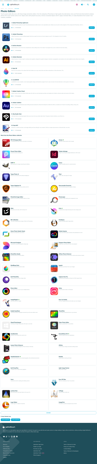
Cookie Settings (67, 448)
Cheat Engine (66, 0)
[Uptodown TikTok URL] (6, 437)
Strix (44, 0)
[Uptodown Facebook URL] (17, 437)
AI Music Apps (55, 0)
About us (5, 444)
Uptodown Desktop (8, 0)
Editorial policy (6, 448)
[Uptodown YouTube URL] (4, 437)
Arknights (15, 0)
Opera (78, 0)
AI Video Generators (16, 419)
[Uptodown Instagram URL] (12, 437)
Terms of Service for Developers (71, 451)
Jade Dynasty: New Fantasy (86, 0)
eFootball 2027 (28, 0)
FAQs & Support (37, 455)
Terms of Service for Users (70, 444)
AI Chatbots (21, 0)
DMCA (65, 453)
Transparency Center (8, 451)
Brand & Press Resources (8, 453)
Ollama (60, 0)
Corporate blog (6, 455)
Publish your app (37, 446)
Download (91, 27)
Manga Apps (73, 0)
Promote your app (37, 448)
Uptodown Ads (36, 451)
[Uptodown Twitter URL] (9, 437)
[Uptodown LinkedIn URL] (14, 437)
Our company (6, 446)
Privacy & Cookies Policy (69, 446)
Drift (34, 0)
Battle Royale (38, 0)
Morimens (49, 0)
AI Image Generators (5, 419)
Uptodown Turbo (38, 453)
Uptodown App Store (38, 444)
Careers (5, 457)
